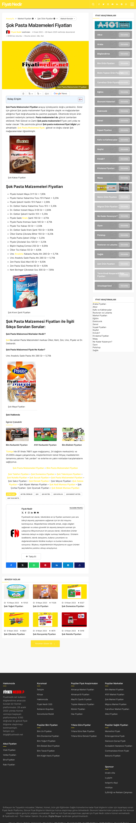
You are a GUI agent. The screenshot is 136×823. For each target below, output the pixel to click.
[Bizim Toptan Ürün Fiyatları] (113, 73)
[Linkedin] (117, 4)
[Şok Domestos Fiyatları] (74, 591)
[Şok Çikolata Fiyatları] (16, 619)
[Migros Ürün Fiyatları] (113, 206)
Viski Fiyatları (9, 750)
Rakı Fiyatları (9, 764)
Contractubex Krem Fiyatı (117, 751)
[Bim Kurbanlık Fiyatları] (17, 434)
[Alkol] (113, 35)
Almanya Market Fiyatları (82, 689)
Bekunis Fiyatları (113, 755)
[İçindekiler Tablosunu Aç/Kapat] (79, 99)
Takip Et (32, 556)
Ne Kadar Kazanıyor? (102, 341)
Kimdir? (96, 333)
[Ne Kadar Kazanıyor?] (113, 216)
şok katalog (58, 494)
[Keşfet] (113, 149)
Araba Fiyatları (99, 304)
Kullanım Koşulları (45, 709)
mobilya (108, 787)
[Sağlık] (113, 254)
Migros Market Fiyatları (116, 704)
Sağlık (95, 350)
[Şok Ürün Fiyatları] (113, 264)
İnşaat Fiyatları (99, 327)
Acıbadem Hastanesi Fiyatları (118, 746)
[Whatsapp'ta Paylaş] (34, 565)
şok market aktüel (73, 494)
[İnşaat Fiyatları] (113, 130)
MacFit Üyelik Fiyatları (81, 699)
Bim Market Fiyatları (114, 689)
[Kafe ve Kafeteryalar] (113, 140)
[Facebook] (99, 4)
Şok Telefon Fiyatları (18, 474)
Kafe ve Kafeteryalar (102, 310)
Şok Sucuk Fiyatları (39, 477)
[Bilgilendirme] (113, 54)
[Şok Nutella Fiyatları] (74, 619)
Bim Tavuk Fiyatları (46, 751)
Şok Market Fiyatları (114, 699)
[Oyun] (113, 225)
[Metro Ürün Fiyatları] (113, 197)
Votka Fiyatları (9, 755)
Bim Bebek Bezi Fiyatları (48, 746)
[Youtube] (35, 512)
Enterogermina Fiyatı (115, 736)
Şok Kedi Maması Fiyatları (62, 484)
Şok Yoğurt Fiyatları (13, 606)
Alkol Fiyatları (111, 714)
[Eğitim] (113, 92)
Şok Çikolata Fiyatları (14, 634)
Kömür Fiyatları (78, 709)
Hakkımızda (42, 699)
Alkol (95, 307)
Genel (95, 324)
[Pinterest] (121, 4)
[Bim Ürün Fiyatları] (113, 63)
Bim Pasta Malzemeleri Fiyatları (62, 468)
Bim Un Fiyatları (44, 731)
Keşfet (96, 330)
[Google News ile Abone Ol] (60, 93)
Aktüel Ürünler (26, 494)
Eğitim (96, 318)
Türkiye (10, 451)
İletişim (40, 689)
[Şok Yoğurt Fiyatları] (16, 591)
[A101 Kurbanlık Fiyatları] (45, 434)
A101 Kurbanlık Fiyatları (45, 445)
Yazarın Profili (76, 508)
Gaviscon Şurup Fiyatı (115, 741)
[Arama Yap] (93, 4)
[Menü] (132, 4)
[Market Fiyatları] (113, 187)
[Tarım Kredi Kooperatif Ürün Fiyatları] (113, 274)
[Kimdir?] (113, 159)
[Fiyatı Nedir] (16, 533)
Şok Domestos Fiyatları (42, 474)
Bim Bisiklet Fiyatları (72, 445)
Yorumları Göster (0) (44, 643)
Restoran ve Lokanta (102, 312)
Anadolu (19, 253)
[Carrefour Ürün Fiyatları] (113, 82)
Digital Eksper (54, 816)
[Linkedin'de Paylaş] (57, 565)
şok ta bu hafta (13, 498)
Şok (8, 340)
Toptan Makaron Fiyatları (82, 704)
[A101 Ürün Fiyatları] (113, 25)
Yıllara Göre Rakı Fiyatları (83, 731)
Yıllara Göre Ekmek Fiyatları (84, 736)
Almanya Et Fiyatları (80, 694)
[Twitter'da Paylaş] (22, 565)
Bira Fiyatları (9, 759)
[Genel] (113, 121)
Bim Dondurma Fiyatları (48, 736)
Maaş (95, 338)
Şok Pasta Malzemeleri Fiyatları (28, 468)
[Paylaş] (79, 565)
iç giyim (108, 777)
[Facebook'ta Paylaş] (11, 565)
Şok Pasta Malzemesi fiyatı (31, 127)
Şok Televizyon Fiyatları (69, 474)
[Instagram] (108, 4)
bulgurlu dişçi (111, 782)
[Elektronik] (113, 111)
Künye (40, 694)
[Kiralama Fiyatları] (113, 168)
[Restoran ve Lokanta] (113, 245)
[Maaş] (113, 178)
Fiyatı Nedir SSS (44, 704)
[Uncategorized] (113, 286)
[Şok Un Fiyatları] (45, 591)
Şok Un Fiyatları (40, 606)
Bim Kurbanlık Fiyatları (17, 445)
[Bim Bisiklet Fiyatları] (73, 434)
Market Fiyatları (100, 315)
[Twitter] (103, 4)
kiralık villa (110, 773)
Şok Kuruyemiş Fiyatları (44, 634)
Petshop (97, 347)
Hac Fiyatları (77, 714)
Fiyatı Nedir (12, 4)
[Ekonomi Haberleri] (113, 102)
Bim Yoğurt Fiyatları (46, 741)
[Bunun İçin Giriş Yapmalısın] (23, 93)
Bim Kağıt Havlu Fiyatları (48, 755)
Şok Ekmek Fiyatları (39, 481)
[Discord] (112, 4)
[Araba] (113, 44)
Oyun (95, 344)
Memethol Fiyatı (112, 731)
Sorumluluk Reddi (45, 714)
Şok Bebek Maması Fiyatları (66, 488)
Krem (25, 218)
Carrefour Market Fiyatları (117, 709)
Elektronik (97, 321)
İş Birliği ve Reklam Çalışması (118, 792)
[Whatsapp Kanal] (126, 4)
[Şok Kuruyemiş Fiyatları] (45, 619)
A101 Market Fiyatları (114, 694)
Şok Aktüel (46, 494)
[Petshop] (113, 235)
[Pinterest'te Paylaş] (45, 565)
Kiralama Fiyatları (101, 336)
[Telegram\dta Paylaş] (68, 565)
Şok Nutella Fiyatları (17, 477)
